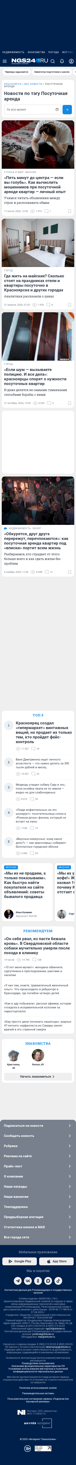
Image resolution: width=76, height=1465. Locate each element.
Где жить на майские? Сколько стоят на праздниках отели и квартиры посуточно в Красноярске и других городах (34, 283)
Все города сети (16, 1237)
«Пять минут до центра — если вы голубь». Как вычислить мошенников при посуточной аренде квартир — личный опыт (35, 184)
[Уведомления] (62, 61)
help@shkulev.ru (46, 1336)
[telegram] (18, 1281)
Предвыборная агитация (23, 1217)
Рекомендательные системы (38, 1393)
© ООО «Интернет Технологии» (38, 1439)
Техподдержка (16, 1207)
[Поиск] (52, 61)
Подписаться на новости (23, 1126)
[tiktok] (58, 1281)
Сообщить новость (19, 1136)
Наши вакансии (16, 1197)
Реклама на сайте (18, 1156)
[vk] (28, 1281)
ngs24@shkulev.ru (55, 1328)
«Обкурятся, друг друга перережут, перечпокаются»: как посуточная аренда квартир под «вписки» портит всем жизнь (36, 541)
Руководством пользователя (38, 1363)
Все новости (33, 84)
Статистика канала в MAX (24, 1227)
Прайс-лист (13, 1166)
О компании (13, 1176)
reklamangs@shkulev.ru (58, 1347)
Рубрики (11, 1146)
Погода (53, 52)
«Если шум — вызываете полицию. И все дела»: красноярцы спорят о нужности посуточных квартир (35, 376)
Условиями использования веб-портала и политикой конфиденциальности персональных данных (38, 1370)
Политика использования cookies (38, 1388)
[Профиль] (71, 61)
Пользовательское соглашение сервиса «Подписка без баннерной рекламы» (38, 1400)
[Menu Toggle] (4, 61)
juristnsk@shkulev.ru (43, 1334)
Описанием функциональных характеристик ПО (38, 1366)
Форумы (68, 52)
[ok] (38, 1281)
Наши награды (15, 1186)
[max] (48, 1281)
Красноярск (13, 84)
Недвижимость (13, 52)
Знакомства (36, 52)
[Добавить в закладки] (69, 211)
